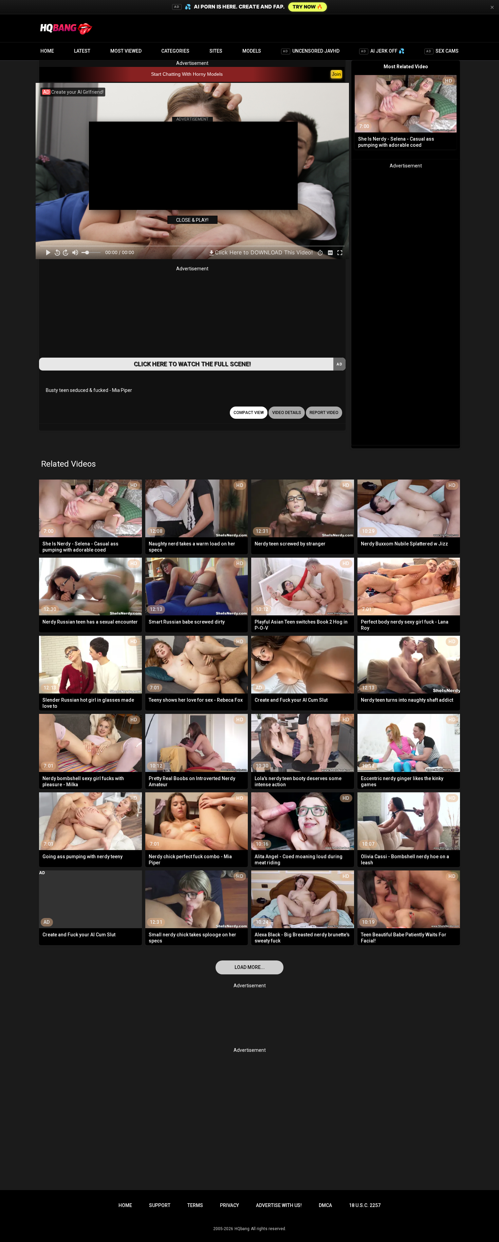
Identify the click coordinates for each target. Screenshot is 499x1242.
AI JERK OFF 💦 (382, 51)
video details (286, 412)
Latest (82, 51)
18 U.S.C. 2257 (365, 1205)
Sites (215, 51)
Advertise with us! (279, 1205)
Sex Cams (442, 51)
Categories (175, 51)
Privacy (229, 1205)
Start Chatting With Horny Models (187, 74)
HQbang (242, 1228)
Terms (195, 1205)
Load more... (250, 967)
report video (324, 412)
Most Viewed (126, 51)
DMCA (325, 1205)
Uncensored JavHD (311, 51)
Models (251, 51)
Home (47, 51)
